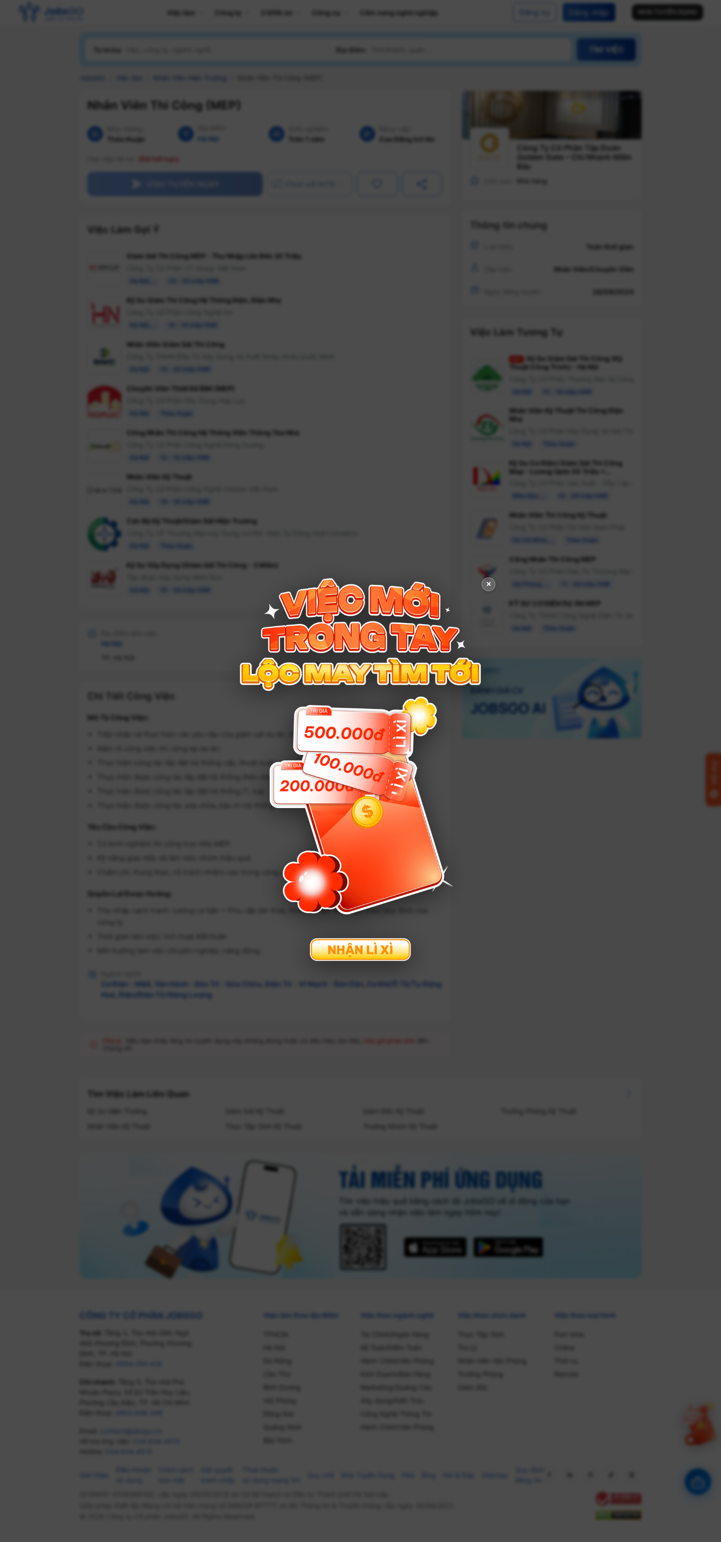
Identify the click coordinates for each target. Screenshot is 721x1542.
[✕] (360, 770)
